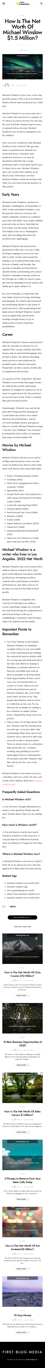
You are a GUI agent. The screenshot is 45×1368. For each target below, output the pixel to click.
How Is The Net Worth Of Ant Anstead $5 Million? (22, 1247)
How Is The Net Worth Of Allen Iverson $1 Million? (22, 1113)
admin (12, 85)
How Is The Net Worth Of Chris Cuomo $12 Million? (22, 974)
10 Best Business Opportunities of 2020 (22, 1043)
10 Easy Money (22, 1315)
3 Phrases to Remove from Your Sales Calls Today (22, 1180)
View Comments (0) (21, 917)
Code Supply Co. (32, 1359)
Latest (22, 15)
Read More (21, 995)
